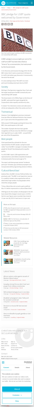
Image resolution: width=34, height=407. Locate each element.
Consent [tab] (6, 367)
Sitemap (3, 349)
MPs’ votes (4, 343)
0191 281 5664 (8, 356)
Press (2, 347)
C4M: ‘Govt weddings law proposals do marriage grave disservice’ (21, 243)
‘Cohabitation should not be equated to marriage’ (22, 260)
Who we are (4, 341)
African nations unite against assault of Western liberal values (16, 277)
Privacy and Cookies (16, 347)
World (23, 280)
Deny (17, 401)
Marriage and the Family (17, 21)
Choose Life (13, 309)
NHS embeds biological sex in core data (16, 292)
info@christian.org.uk (11, 358)
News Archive (5, 345)
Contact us (14, 345)
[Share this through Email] (8, 24)
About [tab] (28, 367)
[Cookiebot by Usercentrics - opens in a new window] (24, 362)
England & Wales (25, 294)
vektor (7, 405)
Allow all (17, 389)
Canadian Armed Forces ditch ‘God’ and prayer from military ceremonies (16, 285)
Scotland (27, 21)
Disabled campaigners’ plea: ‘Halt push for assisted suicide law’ (16, 299)
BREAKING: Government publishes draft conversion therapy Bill (22, 252)
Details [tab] (17, 367)
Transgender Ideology (15, 294)
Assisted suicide (14, 301)
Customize (16, 395)
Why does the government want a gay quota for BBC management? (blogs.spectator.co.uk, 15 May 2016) (17, 209)
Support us (14, 343)
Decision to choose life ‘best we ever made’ (15, 307)
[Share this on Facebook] (5, 24)
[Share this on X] (2, 24)
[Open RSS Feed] (12, 24)
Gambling (13, 317)
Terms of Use (14, 349)
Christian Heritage (14, 288)
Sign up (13, 341)
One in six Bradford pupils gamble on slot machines (17, 315)
